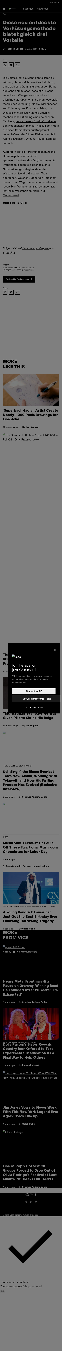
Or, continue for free (34, 707)
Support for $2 (34, 691)
